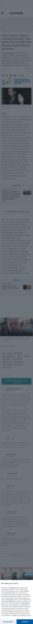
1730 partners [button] (12, 587)
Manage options (8, 621)
